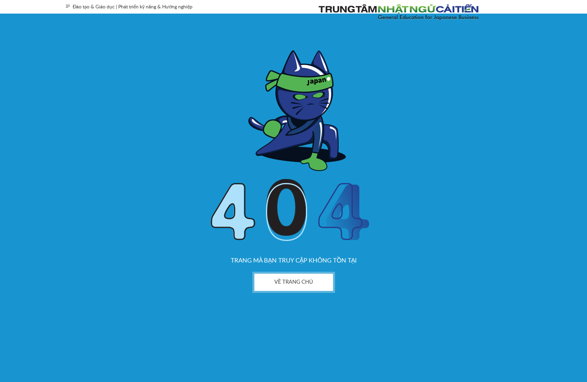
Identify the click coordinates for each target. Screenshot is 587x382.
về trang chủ (293, 282)
